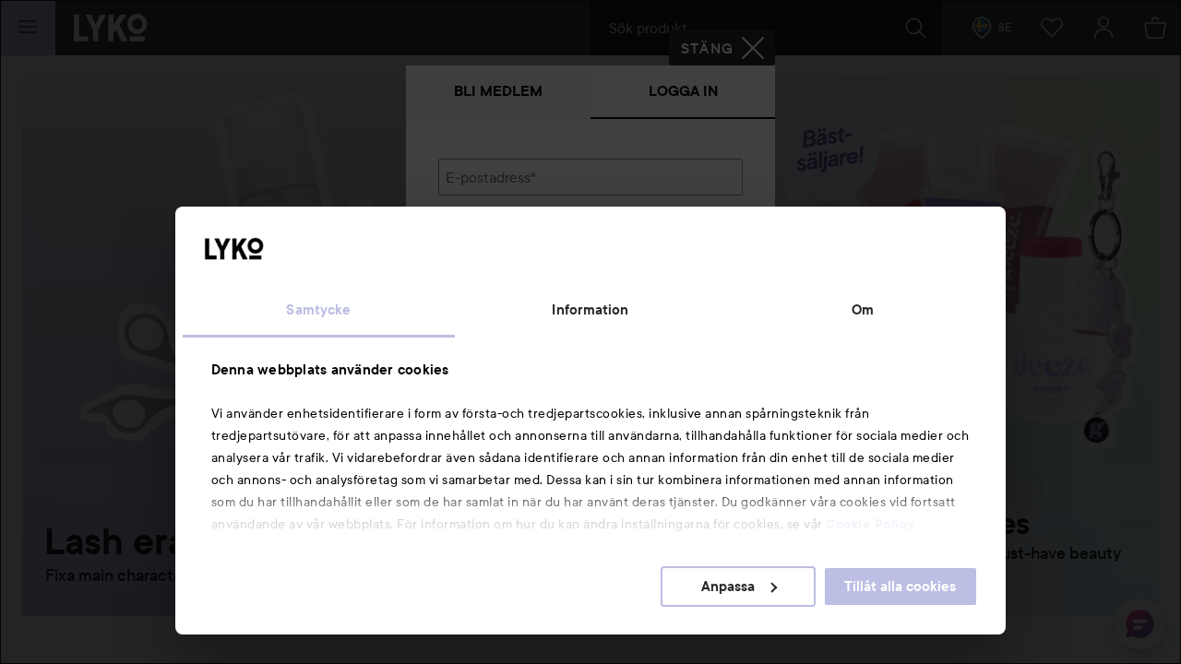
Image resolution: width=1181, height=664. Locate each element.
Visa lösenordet (695, 272)
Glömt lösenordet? (499, 306)
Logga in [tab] (683, 91)
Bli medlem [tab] (498, 91)
